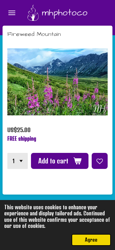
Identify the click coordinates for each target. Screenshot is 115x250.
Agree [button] (91, 240)
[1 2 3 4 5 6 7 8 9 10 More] (17, 161)
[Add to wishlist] (100, 161)
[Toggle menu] (12, 13)
